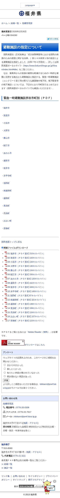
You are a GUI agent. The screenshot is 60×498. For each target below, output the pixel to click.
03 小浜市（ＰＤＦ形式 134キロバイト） (26, 262)
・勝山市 (5, 138)
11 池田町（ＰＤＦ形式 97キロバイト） (26, 295)
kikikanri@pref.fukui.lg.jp (25, 416)
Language (30, 5)
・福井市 (5, 108)
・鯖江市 (5, 145)
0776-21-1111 (19, 456)
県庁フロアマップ (36, 480)
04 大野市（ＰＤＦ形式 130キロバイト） (26, 266)
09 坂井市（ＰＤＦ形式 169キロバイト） (26, 287)
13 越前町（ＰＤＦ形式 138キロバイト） (26, 304)
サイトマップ (19, 480)
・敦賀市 (5, 115)
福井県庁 (5, 444)
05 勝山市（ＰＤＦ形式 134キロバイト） (26, 270)
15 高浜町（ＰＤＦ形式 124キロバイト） (26, 312)
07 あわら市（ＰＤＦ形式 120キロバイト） (27, 279)
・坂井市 (5, 168)
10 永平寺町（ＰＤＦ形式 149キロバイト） (27, 291)
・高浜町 (5, 213)
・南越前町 (6, 190)
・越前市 (5, 160)
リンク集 (5, 476)
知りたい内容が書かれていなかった (23, 373)
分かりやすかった (15, 365)
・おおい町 (6, 221)
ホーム (4, 23)
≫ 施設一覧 (6, 468)
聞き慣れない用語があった (19, 376)
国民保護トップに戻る (11, 242)
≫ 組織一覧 (6, 464)
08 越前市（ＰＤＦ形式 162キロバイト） (26, 283)
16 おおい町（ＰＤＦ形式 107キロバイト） (27, 316)
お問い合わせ (19, 476)
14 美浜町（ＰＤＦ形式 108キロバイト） (26, 308)
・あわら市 (6, 153)
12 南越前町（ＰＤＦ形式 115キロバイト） (27, 300)
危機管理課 (27, 23)
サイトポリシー (35, 476)
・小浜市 (5, 123)
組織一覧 (15, 23)
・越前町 (5, 198)
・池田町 (5, 183)
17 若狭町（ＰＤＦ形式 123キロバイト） (26, 320)
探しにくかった (14, 369)
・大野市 (5, 130)
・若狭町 (5, 228)
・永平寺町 (6, 175)
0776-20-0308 (22, 407)
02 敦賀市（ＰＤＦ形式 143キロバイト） (26, 258)
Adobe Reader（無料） (39, 332)
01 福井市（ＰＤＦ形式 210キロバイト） (26, 253)
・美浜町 (5, 206)
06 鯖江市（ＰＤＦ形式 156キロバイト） (26, 274)
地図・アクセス (30, 423)
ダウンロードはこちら (34, 345)
